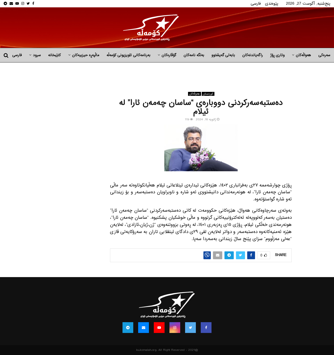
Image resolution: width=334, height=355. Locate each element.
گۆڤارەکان (169, 55)
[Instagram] (174, 327)
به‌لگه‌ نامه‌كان (194, 55)
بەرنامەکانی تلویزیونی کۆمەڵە (128, 55)
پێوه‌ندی (271, 3)
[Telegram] (127, 327)
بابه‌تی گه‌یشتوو (223, 55)
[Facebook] (206, 327)
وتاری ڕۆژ (277, 55)
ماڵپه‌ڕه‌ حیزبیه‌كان (85, 55)
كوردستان (208, 94)
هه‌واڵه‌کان (303, 55)
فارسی (256, 3)
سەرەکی (324, 55)
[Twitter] (190, 327)
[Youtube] (159, 327)
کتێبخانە (54, 55)
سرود (37, 55)
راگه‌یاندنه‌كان (252, 55)
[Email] (143, 327)
